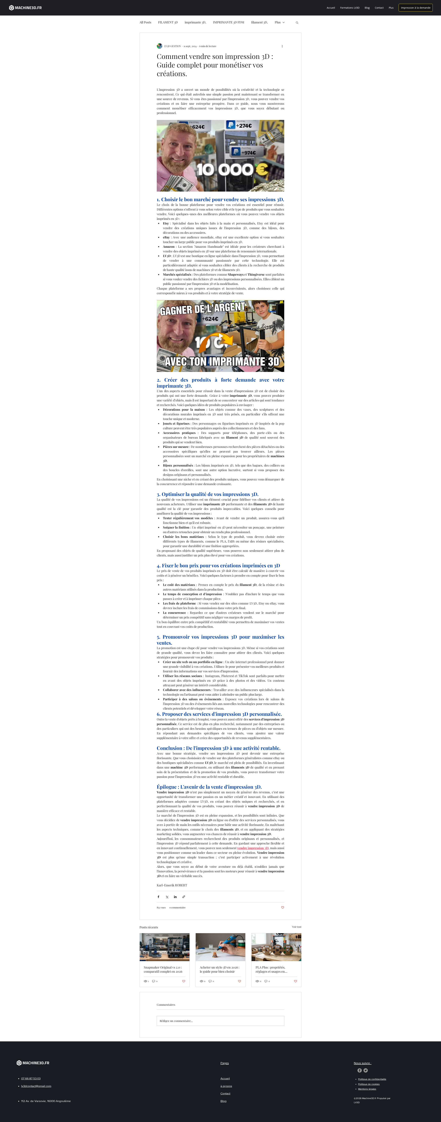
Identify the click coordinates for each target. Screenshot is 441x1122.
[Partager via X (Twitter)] (166, 896)
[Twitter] (365, 1070)
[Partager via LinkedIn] (175, 896)
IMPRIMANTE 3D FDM (228, 22)
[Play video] (220, 336)
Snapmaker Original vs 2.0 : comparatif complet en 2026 (163, 969)
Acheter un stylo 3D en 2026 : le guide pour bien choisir (219, 969)
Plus (278, 22)
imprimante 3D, (195, 22)
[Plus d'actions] (282, 46)
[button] (297, 22)
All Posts (145, 22)
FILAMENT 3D (168, 22)
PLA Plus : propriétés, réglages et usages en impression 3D (270, 969)
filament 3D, (259, 22)
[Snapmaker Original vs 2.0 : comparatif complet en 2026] (164, 947)
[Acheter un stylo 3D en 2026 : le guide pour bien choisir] (220, 947)
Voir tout (296, 926)
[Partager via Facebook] (158, 896)
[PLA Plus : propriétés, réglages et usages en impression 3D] (276, 947)
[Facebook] (359, 1070)
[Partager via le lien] (183, 896)
